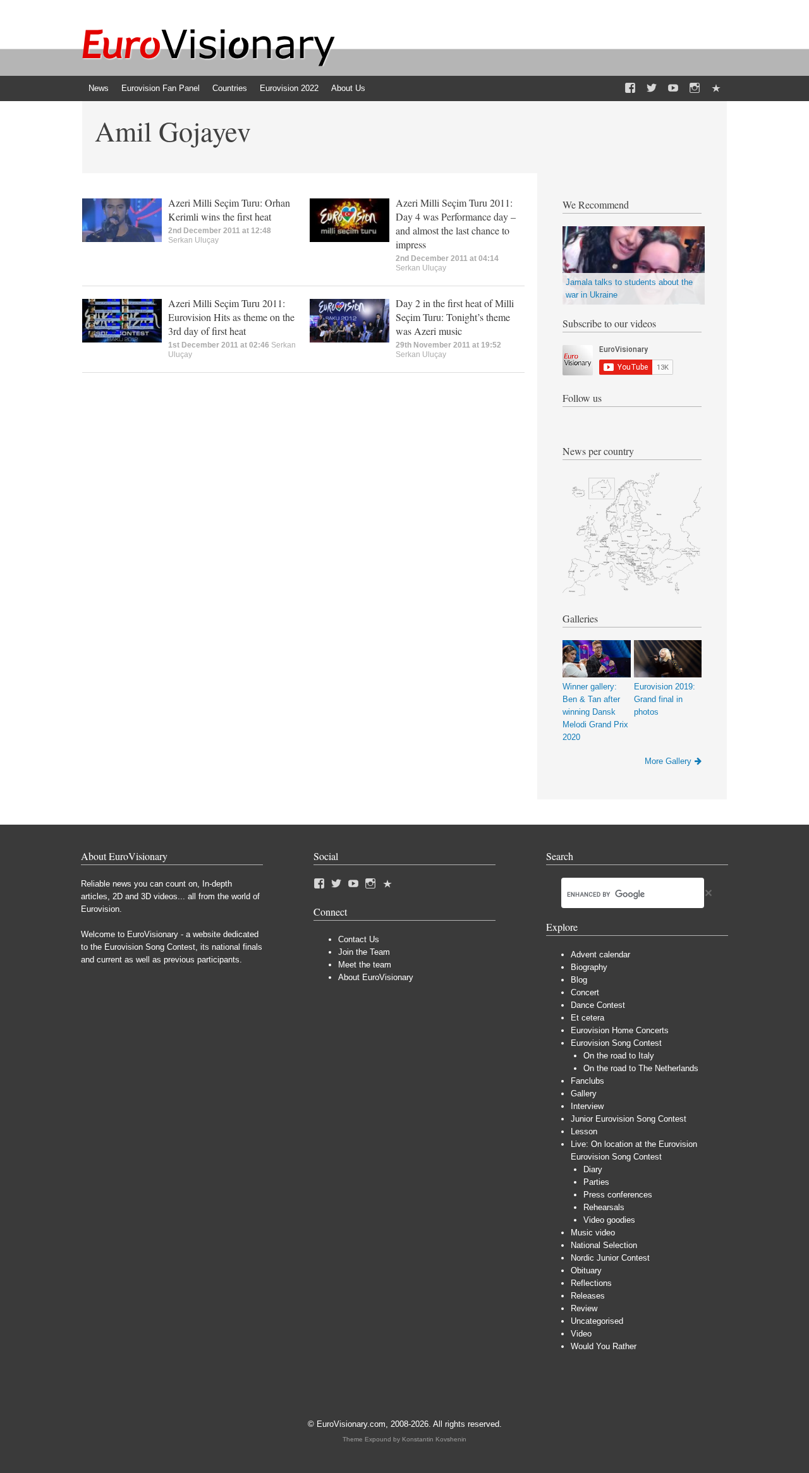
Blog (579, 980)
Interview (587, 1106)
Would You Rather (603, 1346)
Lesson (584, 1131)
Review (584, 1308)
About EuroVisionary (375, 977)
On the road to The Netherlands (640, 1068)
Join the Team (364, 952)
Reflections (591, 1283)
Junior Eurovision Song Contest (628, 1119)
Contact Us (358, 939)
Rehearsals (603, 1207)
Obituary (586, 1270)
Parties (596, 1182)
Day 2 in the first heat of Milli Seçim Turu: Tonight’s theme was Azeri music (455, 316)
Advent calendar (600, 954)
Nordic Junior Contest (610, 1258)
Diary (592, 1169)
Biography (589, 967)
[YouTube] (673, 88)
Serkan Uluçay (193, 240)
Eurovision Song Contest (616, 1043)
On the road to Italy (618, 1055)
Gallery (584, 1093)
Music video (593, 1232)
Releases (588, 1295)
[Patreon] (716, 88)
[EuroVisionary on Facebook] (630, 88)
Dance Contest (598, 1005)
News (98, 88)
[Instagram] (694, 88)
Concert (585, 992)
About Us (348, 88)
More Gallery (668, 761)
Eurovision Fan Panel (160, 88)
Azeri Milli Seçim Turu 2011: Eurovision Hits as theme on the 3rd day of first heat (231, 316)
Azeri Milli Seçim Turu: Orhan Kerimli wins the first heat (229, 209)
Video (581, 1333)
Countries (229, 88)
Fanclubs (587, 1081)
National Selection (604, 1245)
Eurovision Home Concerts (620, 1030)
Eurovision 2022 (289, 88)
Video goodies (609, 1220)
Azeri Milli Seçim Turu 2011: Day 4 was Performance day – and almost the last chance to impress (456, 223)
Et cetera (587, 1017)
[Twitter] (651, 88)
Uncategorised (597, 1321)
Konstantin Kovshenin (434, 1439)
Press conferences (617, 1194)
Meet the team (364, 964)
